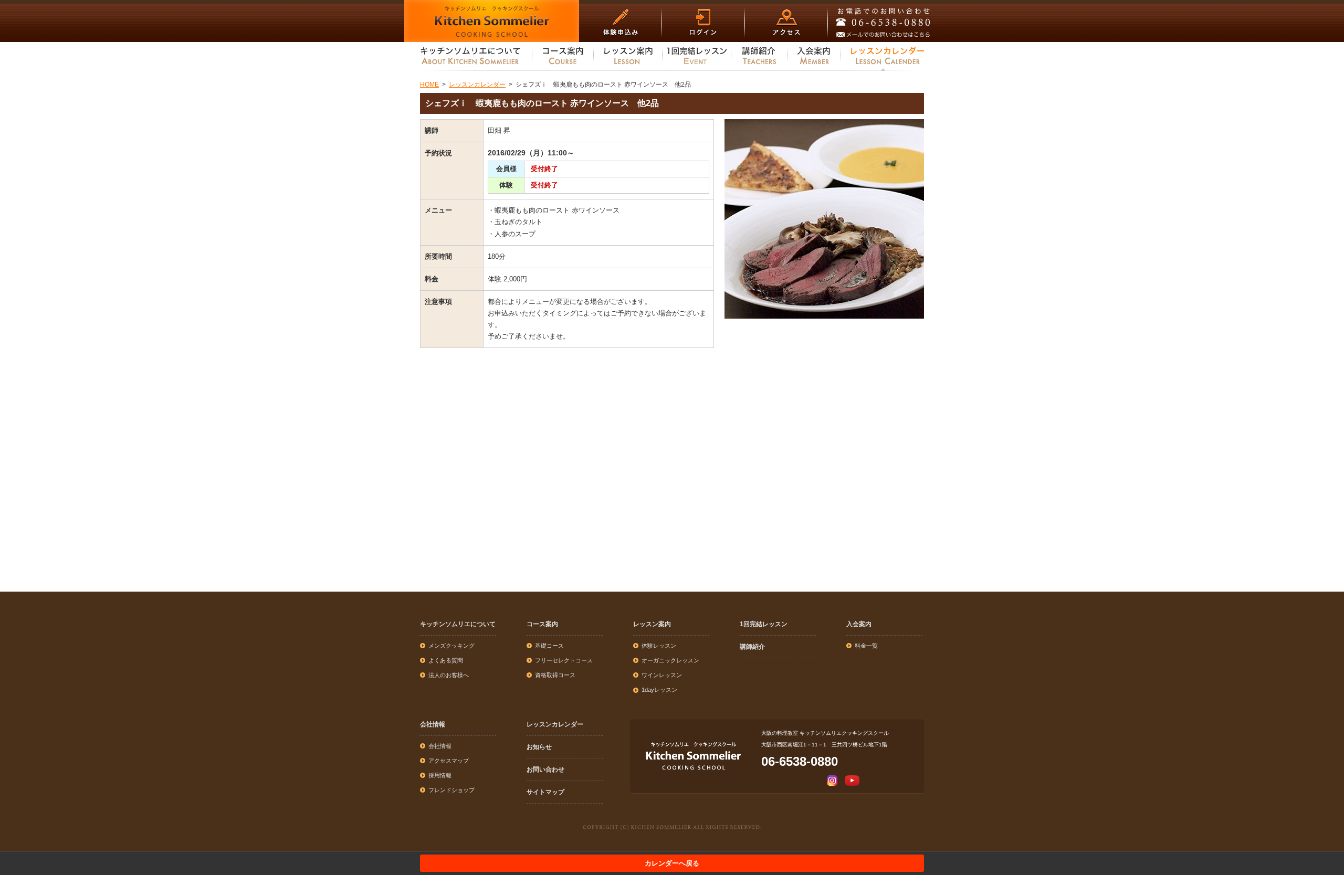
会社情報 (432, 724)
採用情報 (440, 775)
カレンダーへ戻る (672, 863)
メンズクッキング (451, 645)
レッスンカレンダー (555, 724)
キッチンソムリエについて (458, 624)
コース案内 (542, 624)
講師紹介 (752, 646)
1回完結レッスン (764, 624)
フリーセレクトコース (564, 660)
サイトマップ (545, 792)
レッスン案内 (652, 624)
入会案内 (859, 624)
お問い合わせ (545, 769)
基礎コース (549, 645)
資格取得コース (555, 675)
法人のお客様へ (448, 675)
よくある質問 (445, 660)
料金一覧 (866, 645)
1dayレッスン (659, 690)
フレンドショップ (451, 790)
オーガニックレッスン (670, 660)
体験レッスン (659, 645)
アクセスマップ (448, 760)
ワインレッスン (662, 675)
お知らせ (539, 747)
